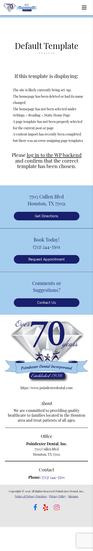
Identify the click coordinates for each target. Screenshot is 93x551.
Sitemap (73, 496)
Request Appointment (46, 259)
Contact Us (46, 302)
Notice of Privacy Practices (31, 496)
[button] (85, 6)
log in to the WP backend (54, 154)
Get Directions (46, 216)
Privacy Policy (57, 496)
